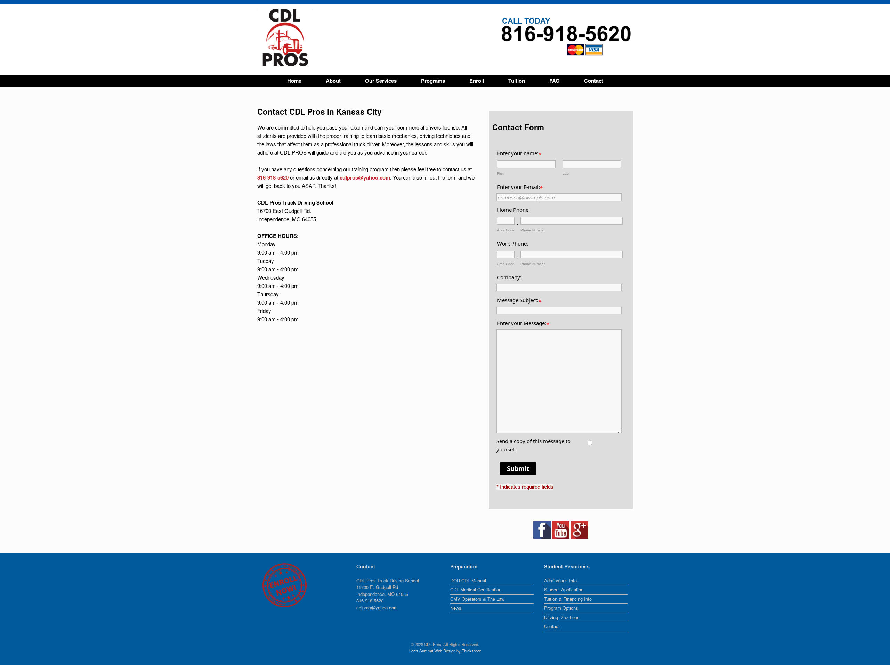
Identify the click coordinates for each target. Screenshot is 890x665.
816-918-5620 (273, 177)
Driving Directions (562, 617)
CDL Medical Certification (475, 589)
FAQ (554, 80)
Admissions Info (560, 580)
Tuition (516, 80)
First (500, 173)
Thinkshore (471, 651)
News (455, 608)
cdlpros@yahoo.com (365, 177)
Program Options (561, 608)
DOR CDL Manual (468, 580)
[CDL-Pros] (285, 37)
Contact (593, 80)
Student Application (563, 589)
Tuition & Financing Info (568, 599)
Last (566, 173)
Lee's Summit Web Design (432, 651)
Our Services (381, 80)
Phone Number (532, 230)
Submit (518, 468)
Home (294, 80)
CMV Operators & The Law (477, 599)
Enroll (476, 80)
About (333, 80)
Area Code (506, 230)
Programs (433, 80)
